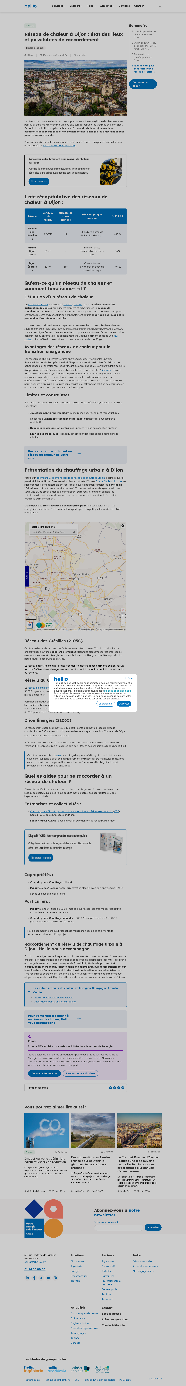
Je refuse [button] (129, 678)
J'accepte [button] (124, 703)
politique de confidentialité (117, 690)
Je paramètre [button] (105, 703)
